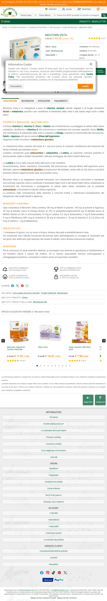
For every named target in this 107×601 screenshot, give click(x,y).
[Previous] (3, 341)
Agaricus (15, 136)
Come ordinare (53, 488)
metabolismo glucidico (42, 139)
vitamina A (32, 129)
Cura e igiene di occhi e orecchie (26, 293)
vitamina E (29, 126)
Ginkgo (59, 133)
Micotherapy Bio (57, 51)
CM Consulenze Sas (26, 590)
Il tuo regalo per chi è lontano (53, 450)
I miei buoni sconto (54, 533)
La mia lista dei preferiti (54, 540)
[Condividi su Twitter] (17, 285)
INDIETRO (88, 402)
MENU (6, 21)
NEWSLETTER (99, 21)
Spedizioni (53, 468)
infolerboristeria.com (60, 590)
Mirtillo (100, 129)
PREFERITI (53, 9)
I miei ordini (54, 526)
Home (4, 27)
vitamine (51, 108)
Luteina (65, 153)
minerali (60, 108)
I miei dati (54, 513)
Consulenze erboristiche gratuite (54, 551)
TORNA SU (100, 402)
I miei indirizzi (53, 520)
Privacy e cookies (53, 437)
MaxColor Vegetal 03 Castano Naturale (16, 348)
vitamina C (17, 126)
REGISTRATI (86, 9)
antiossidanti (9, 189)
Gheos (54, 47)
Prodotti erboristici (18, 27)
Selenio (47, 126)
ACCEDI (69, 9)
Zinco (38, 126)
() (102, 9)
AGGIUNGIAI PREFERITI (100, 71)
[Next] (104, 341)
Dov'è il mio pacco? (54, 495)
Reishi (6, 136)
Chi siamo (53, 417)
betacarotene (36, 153)
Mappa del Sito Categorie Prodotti (43, 598)
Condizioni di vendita (54, 482)
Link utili (53, 457)
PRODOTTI (84, 21)
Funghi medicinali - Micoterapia (54, 293)
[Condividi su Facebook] (12, 285)
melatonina (17, 111)
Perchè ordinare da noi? (53, 424)
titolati (6, 111)
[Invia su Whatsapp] (27, 285)
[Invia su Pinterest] (22, 285)
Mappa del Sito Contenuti (66, 598)
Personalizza (15, 86)
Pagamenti (53, 475)
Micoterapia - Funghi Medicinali (63, 27)
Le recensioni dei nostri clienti (53, 430)
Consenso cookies (53, 444)
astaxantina (52, 153)
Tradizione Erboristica (38, 27)
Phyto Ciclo (43, 347)
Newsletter (53, 564)
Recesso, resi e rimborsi (54, 502)
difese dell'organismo (48, 136)
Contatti (53, 558)
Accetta (85, 86)
